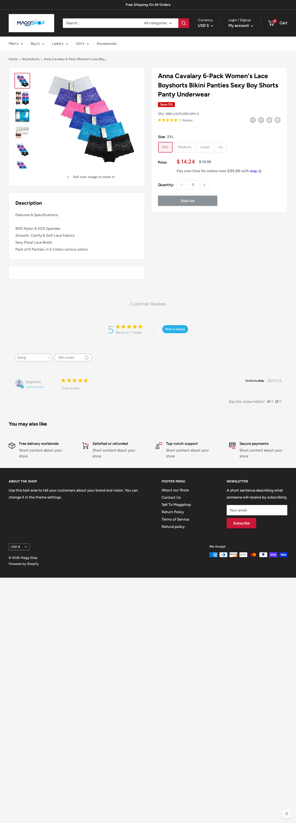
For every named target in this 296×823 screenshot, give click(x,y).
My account (239, 25)
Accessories (107, 43)
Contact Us (171, 497)
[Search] (183, 23)
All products (30, 59)
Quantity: (166, 185)
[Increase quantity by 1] (204, 185)
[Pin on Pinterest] (261, 120)
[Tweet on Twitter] (269, 120)
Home (13, 59)
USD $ (15, 547)
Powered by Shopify (24, 564)
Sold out (188, 201)
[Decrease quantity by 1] (181, 185)
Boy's (35, 43)
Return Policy (173, 512)
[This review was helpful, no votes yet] (268, 401)
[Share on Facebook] (253, 120)
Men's (13, 43)
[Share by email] (278, 120)
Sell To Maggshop (176, 504)
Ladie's (57, 43)
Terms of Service (175, 519)
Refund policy (173, 526)
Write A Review (175, 329)
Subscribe (241, 523)
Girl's (80, 43)
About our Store (175, 490)
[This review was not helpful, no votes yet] (276, 401)
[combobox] (33, 357)
